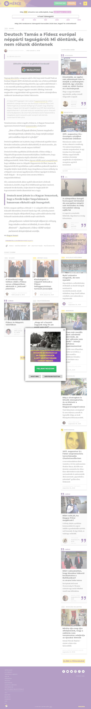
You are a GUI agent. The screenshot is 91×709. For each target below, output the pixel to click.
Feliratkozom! (45, 368)
